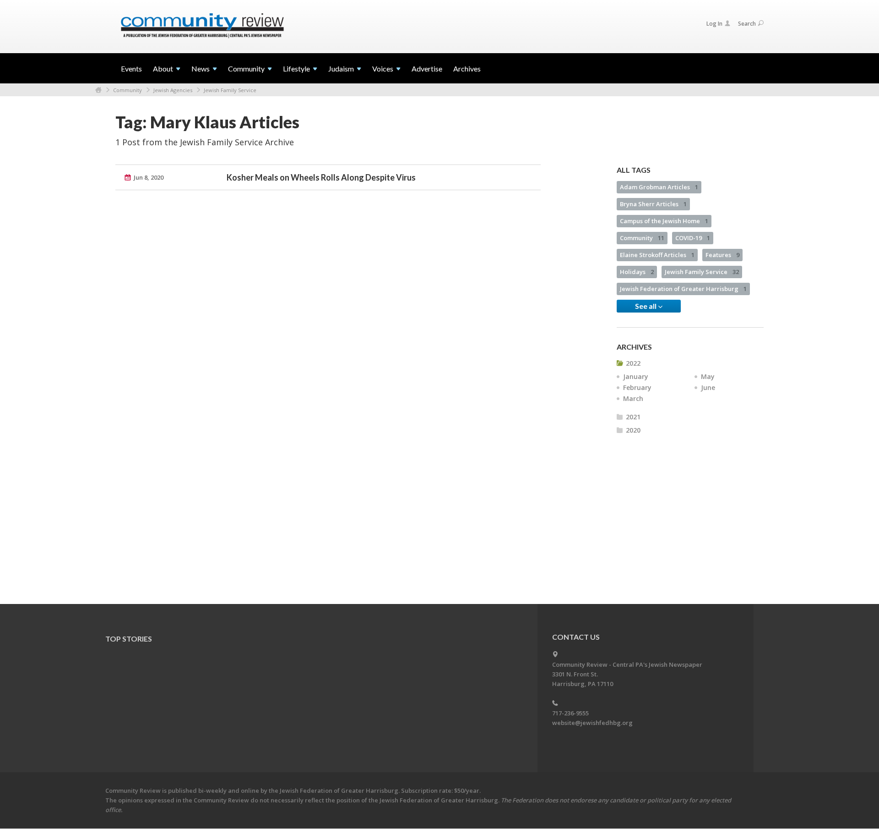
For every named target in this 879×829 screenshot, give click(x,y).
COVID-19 (692, 238)
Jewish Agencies (172, 90)
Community (127, 90)
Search (747, 23)
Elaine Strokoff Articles (657, 255)
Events (131, 68)
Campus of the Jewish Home (664, 221)
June (708, 387)
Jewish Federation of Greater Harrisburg (683, 289)
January (635, 376)
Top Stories (128, 638)
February (637, 387)
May (708, 376)
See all (646, 306)
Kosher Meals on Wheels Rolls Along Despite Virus (321, 177)
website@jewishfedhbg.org (592, 723)
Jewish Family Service (230, 90)
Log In (714, 23)
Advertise (427, 68)
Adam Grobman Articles (659, 187)
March (633, 398)
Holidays (637, 272)
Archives (467, 68)
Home (98, 90)
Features (722, 255)
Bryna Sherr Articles (653, 204)
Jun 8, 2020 (148, 177)
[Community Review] (202, 26)
